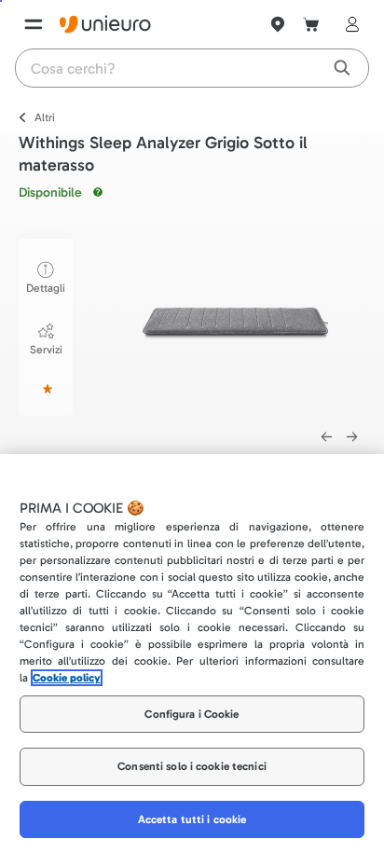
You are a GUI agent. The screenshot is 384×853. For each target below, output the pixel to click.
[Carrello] (311, 24)
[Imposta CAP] (277, 24)
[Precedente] (326, 437)
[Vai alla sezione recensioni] (45, 388)
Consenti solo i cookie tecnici (192, 766)
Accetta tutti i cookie (192, 819)
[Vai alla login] (349, 24)
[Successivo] (352, 437)
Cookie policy (67, 677)
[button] (235, 324)
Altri (44, 117)
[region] (192, 653)
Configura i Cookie (191, 714)
